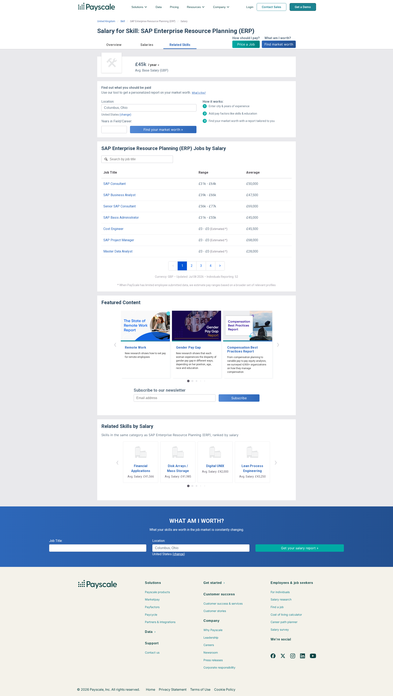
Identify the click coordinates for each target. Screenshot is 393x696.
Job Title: (55, 541)
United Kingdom (106, 21)
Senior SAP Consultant (119, 206)
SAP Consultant (114, 184)
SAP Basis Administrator (121, 217)
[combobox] (148, 107)
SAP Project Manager (118, 240)
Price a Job (246, 44)
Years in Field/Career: (116, 121)
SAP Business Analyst (119, 195)
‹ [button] (115, 344)
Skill (122, 21)
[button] (113, 44)
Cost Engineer (113, 229)
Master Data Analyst (117, 251)
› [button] (278, 344)
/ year (152, 65)
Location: (107, 101)
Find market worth (278, 44)
